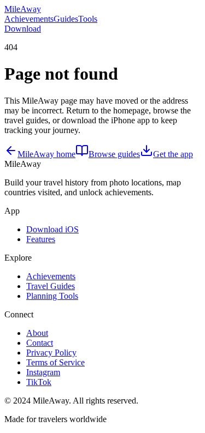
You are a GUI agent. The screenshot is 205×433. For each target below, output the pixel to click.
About (37, 333)
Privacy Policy (51, 352)
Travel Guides (50, 286)
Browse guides (114, 154)
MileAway (22, 9)
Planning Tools (52, 295)
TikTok (38, 382)
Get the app (173, 154)
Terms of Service (55, 362)
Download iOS (52, 229)
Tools (87, 18)
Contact (39, 342)
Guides (66, 18)
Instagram (43, 372)
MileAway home (46, 154)
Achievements (29, 18)
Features (40, 239)
